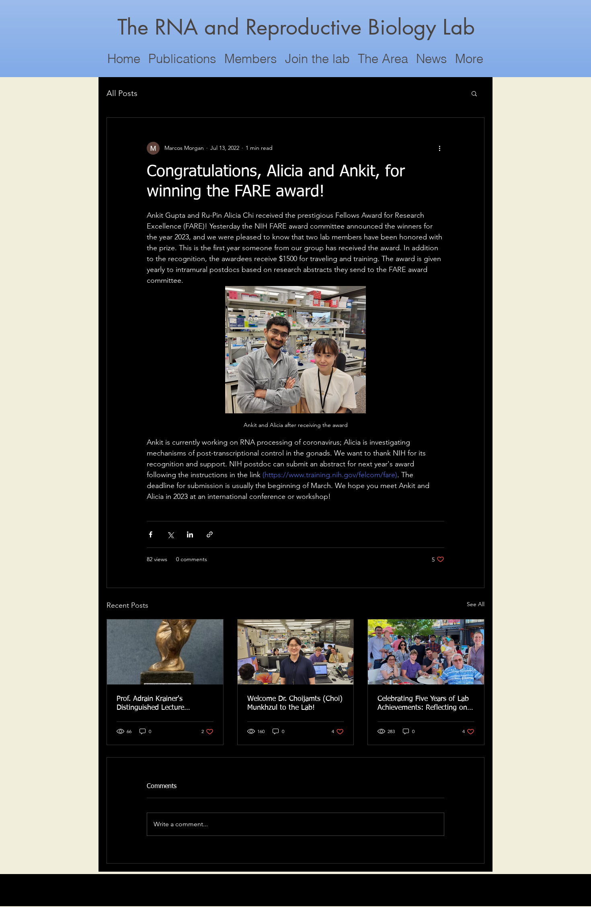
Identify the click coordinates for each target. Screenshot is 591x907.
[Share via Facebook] (150, 534)
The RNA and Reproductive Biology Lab (296, 27)
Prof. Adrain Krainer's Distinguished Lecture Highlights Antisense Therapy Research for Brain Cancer (163, 703)
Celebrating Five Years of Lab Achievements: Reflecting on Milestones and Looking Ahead (426, 703)
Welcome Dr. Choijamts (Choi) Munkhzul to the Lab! (295, 703)
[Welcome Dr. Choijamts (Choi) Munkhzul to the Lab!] (296, 651)
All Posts (122, 93)
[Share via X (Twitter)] (170, 534)
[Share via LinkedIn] (190, 534)
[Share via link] (209, 534)
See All (475, 604)
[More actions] (439, 148)
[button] (474, 93)
